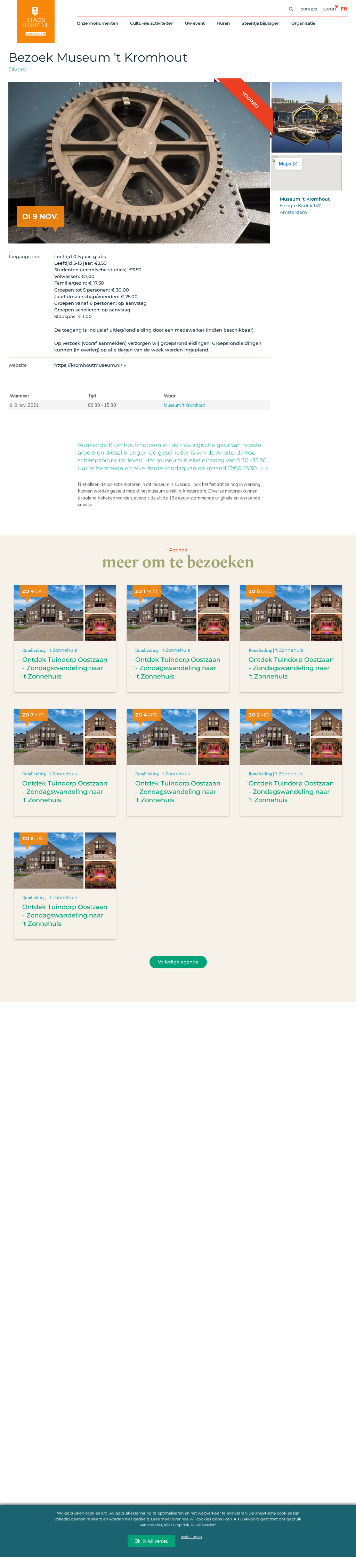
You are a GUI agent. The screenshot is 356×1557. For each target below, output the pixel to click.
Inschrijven (220, 1525)
